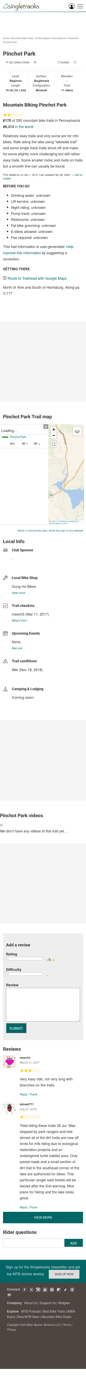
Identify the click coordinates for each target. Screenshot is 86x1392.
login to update (21, 676)
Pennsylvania (59, 38)
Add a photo (45, 62)
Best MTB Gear (28, 1316)
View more (18, 593)
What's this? (19, 620)
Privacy (11, 1329)
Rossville (73, 38)
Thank (33, 1094)
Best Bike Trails (54, 1311)
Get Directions (19, 62)
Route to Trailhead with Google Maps (37, 278)
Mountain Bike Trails (22, 38)
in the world (24, 126)
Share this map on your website (66, 530)
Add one (17, 648)
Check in (39, 66)
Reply (23, 1094)
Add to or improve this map (31, 530)
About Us (30, 1303)
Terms (67, 1325)
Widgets (64, 1303)
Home (6, 38)
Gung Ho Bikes (24, 586)
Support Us (48, 1303)
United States (42, 38)
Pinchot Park (10, 42)
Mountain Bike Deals (56, 1316)
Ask (73, 1243)
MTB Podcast (30, 1311)
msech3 (18, 614)
